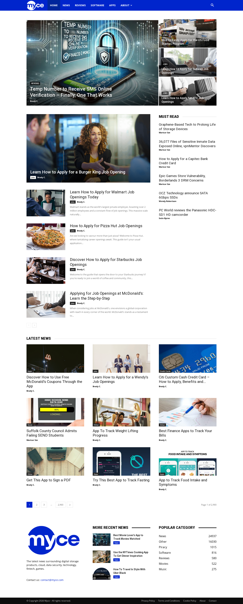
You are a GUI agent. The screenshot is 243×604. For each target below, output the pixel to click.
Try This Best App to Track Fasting (121, 480)
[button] (212, 5)
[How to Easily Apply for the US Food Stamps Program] (187, 33)
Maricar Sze (164, 132)
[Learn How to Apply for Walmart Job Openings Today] (46, 203)
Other (96, 425)
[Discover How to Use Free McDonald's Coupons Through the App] (55, 358)
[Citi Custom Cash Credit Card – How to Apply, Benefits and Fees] (187, 358)
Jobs (165, 35)
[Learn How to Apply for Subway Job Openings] (187, 62)
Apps (112, 5)
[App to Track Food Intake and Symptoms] (187, 461)
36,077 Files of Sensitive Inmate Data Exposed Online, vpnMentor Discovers (187, 144)
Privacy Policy (148, 600)
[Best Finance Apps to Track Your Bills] (187, 412)
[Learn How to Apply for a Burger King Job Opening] (88, 148)
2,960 (60, 504)
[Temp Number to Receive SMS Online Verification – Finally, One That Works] (92, 62)
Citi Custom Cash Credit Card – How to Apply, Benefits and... (184, 379)
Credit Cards (165, 371)
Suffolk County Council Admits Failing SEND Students (52, 433)
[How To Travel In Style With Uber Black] (101, 574)
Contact (212, 600)
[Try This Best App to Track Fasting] (121, 461)
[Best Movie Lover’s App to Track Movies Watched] (101, 539)
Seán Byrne (164, 218)
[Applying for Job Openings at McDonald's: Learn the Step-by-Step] (46, 304)
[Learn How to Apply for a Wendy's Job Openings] (121, 358)
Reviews (80, 5)
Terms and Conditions (169, 600)
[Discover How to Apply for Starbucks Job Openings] (46, 270)
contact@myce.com (52, 580)
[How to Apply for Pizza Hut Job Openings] (46, 236)
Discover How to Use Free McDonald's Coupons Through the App (54, 381)
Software (97, 5)
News (66, 5)
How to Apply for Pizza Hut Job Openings (106, 226)
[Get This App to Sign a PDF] (55, 461)
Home (54, 5)
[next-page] (34, 325)
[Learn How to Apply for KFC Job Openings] (187, 91)
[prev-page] (29, 325)
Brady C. (34, 101)
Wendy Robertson (167, 201)
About (125, 5)
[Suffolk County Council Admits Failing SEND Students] (55, 412)
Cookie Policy (189, 600)
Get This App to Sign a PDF (49, 480)
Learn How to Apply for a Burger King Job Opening (77, 172)
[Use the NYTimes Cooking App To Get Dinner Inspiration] (101, 556)
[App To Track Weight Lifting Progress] (121, 412)
